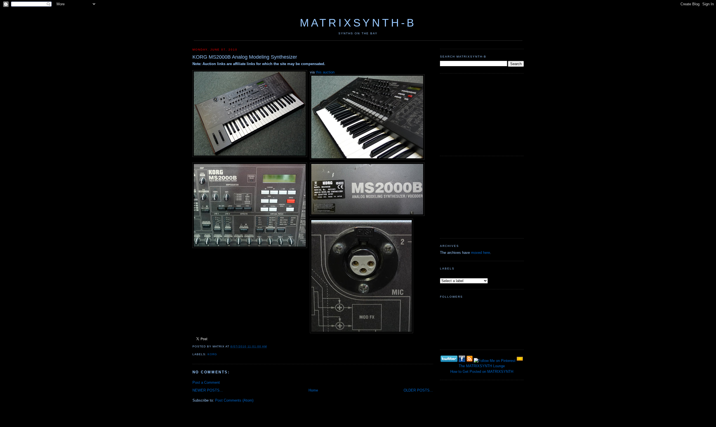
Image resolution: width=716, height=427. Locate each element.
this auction (325, 72)
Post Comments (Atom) (234, 400)
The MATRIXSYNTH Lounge (482, 366)
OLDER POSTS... (418, 390)
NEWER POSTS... (207, 390)
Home (313, 390)
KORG (212, 354)
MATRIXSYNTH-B (358, 23)
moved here (480, 253)
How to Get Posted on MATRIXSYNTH (481, 371)
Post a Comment (206, 382)
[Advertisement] (482, 114)
